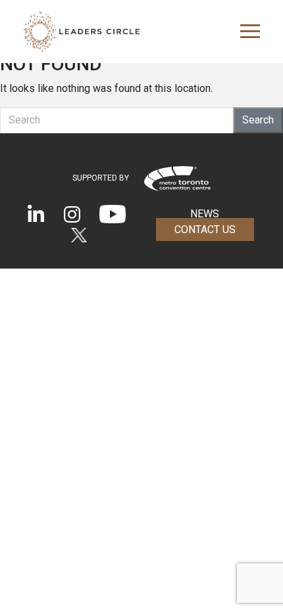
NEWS (204, 214)
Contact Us (205, 229)
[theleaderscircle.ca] (81, 31)
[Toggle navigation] (246, 31)
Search (258, 120)
